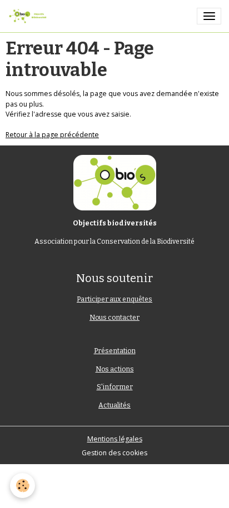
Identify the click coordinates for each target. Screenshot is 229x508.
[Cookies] (22, 485)
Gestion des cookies (114, 452)
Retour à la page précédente (52, 134)
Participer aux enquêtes (114, 299)
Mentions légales (114, 439)
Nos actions (115, 369)
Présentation (115, 351)
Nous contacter (114, 317)
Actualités (114, 405)
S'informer (115, 387)
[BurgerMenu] (209, 16)
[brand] (29, 16)
